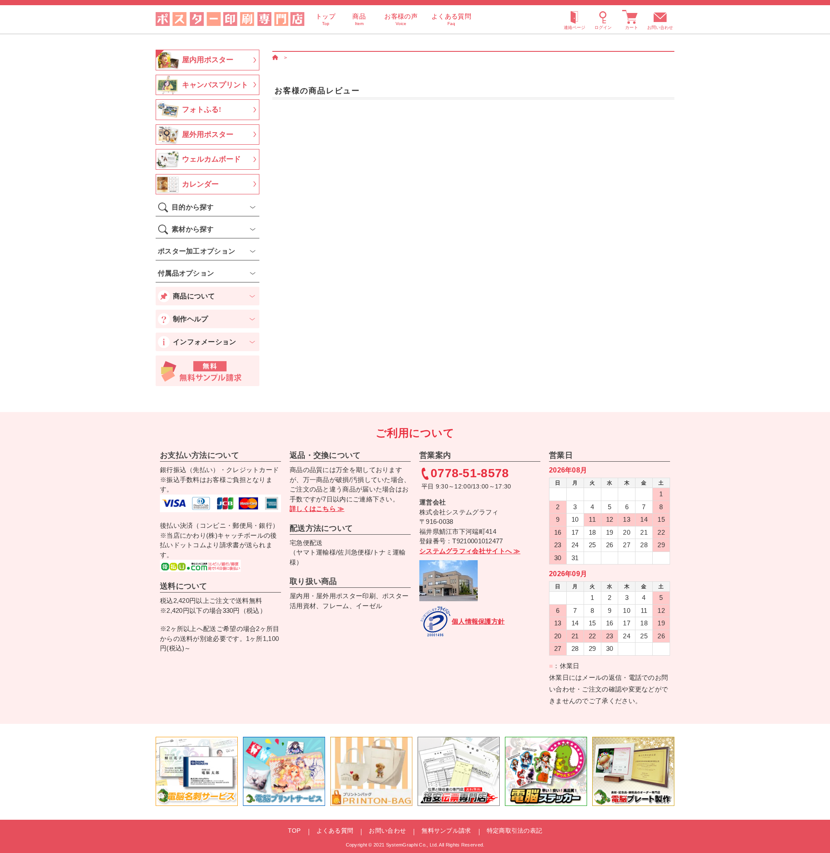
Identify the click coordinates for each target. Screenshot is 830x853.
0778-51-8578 (470, 473)
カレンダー (200, 184)
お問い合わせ (660, 27)
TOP (294, 830)
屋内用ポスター (207, 60)
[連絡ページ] (574, 19)
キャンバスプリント (215, 85)
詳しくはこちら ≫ (317, 508)
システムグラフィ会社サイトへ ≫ (469, 551)
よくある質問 (335, 830)
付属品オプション (186, 273)
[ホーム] (275, 57)
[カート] (631, 19)
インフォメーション (204, 342)
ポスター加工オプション (196, 251)
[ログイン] (603, 19)
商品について (194, 296)
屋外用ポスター (207, 134)
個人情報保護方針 (478, 621)
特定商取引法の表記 (515, 830)
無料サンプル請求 (446, 830)
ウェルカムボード (211, 159)
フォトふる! (201, 109)
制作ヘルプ (190, 319)
